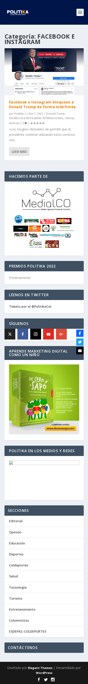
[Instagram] (35, 334)
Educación (17, 543)
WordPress (44, 673)
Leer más (19, 151)
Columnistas (19, 620)
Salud (13, 576)
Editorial (16, 521)
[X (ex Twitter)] (10, 334)
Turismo (15, 598)
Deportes (16, 554)
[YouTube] (48, 334)
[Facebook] (22, 334)
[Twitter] (79, 342)
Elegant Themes (40, 668)
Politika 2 (20, 114)
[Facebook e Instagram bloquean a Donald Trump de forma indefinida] (44, 71)
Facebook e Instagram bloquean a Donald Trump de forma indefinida (42, 104)
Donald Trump (55, 114)
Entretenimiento (22, 609)
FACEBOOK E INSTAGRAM (25, 118)
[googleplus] (61, 334)
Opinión (15, 532)
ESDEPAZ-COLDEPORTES (27, 631)
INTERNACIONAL (52, 118)
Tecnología (18, 587)
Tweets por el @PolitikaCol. (30, 306)
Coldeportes (18, 565)
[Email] (79, 350)
